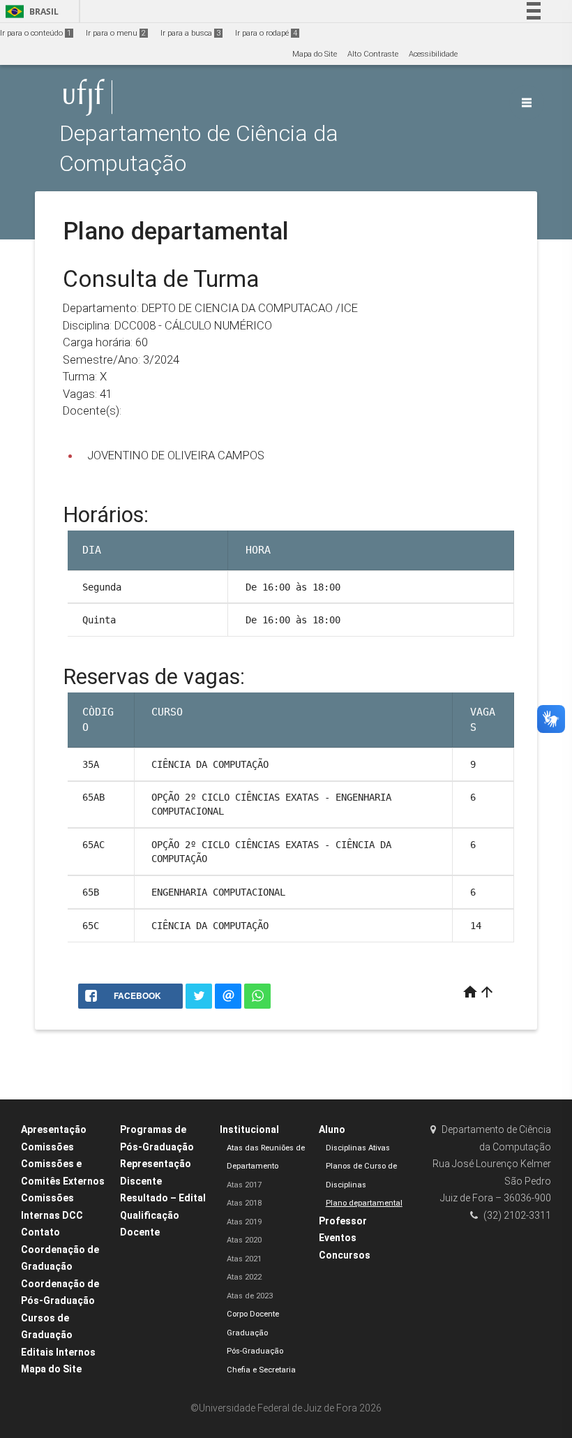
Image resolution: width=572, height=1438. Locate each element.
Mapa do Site (314, 54)
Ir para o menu (116, 33)
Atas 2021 (244, 1258)
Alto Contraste (372, 54)
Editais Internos (58, 1352)
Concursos (344, 1255)
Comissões (47, 1146)
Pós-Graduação (255, 1351)
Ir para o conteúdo (35, 33)
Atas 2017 (244, 1184)
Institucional (249, 1129)
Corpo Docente (253, 1314)
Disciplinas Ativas (358, 1147)
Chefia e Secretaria (261, 1369)
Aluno (332, 1129)
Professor (343, 1220)
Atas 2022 (244, 1277)
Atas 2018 (244, 1203)
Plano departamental (364, 1203)
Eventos (337, 1237)
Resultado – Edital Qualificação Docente (163, 1215)
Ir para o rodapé (266, 33)
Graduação (247, 1332)
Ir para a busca (190, 33)
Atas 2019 (244, 1221)
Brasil (29, 11)
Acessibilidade (433, 54)
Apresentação (53, 1129)
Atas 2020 (244, 1240)
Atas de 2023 (250, 1295)
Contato (40, 1232)
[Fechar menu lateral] (526, 102)
